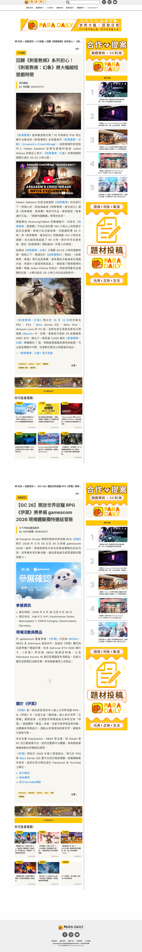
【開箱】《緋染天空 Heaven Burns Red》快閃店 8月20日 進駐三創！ (110, 172)
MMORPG (31, 793)
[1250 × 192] (48, 386)
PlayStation (22, 364)
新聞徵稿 (79, 941)
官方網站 (24, 773)
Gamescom (22, 793)
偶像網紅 (80, 8)
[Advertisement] (71, 38)
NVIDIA (73, 638)
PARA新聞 (28, 531)
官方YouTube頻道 (30, 782)
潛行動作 (32, 367)
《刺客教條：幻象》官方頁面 (36, 353)
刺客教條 (24, 135)
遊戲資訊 (39, 8)
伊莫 (77, 539)
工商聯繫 (88, 941)
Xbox (39, 324)
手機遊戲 (21, 796)
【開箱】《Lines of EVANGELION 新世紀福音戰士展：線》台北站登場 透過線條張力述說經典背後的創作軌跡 (112, 124)
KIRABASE (92, 8)
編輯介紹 (71, 941)
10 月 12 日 (61, 320)
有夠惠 (26, 86)
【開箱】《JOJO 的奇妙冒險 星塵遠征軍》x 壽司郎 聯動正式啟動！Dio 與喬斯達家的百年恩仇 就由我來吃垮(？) (112, 148)
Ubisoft (27, 333)
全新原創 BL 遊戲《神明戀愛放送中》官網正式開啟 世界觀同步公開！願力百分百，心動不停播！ (112, 196)
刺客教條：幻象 (55, 153)
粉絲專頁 (24, 777)
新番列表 (59, 8)
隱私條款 (62, 941)
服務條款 (54, 941)
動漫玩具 (69, 8)
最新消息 (29, 8)
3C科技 (49, 8)
